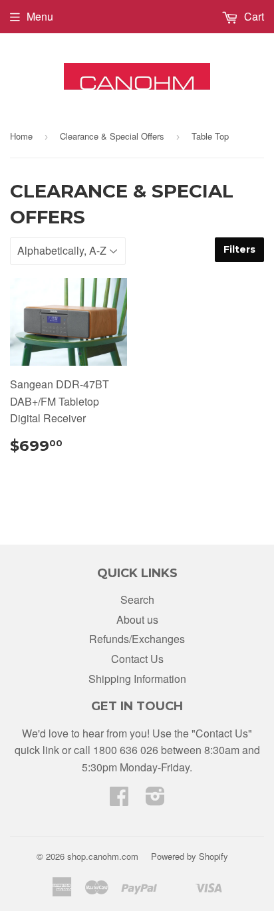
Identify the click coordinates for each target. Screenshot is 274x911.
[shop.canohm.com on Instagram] (155, 799)
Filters (239, 249)
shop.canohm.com (102, 856)
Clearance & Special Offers (112, 136)
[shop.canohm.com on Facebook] (119, 799)
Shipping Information (137, 678)
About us (137, 619)
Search (137, 599)
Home (21, 136)
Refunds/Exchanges (137, 638)
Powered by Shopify (189, 856)
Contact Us (137, 658)
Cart (252, 16)
